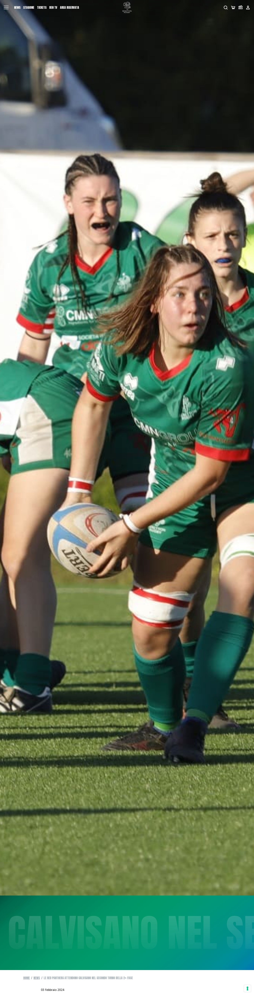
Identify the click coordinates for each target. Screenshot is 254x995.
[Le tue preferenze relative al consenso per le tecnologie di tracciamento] (247, 988)
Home (26, 978)
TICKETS (41, 7)
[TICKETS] (240, 7)
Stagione (28, 7)
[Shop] (233, 7)
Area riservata (69, 7)
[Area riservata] (248, 7)
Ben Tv (53, 7)
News (17, 7)
